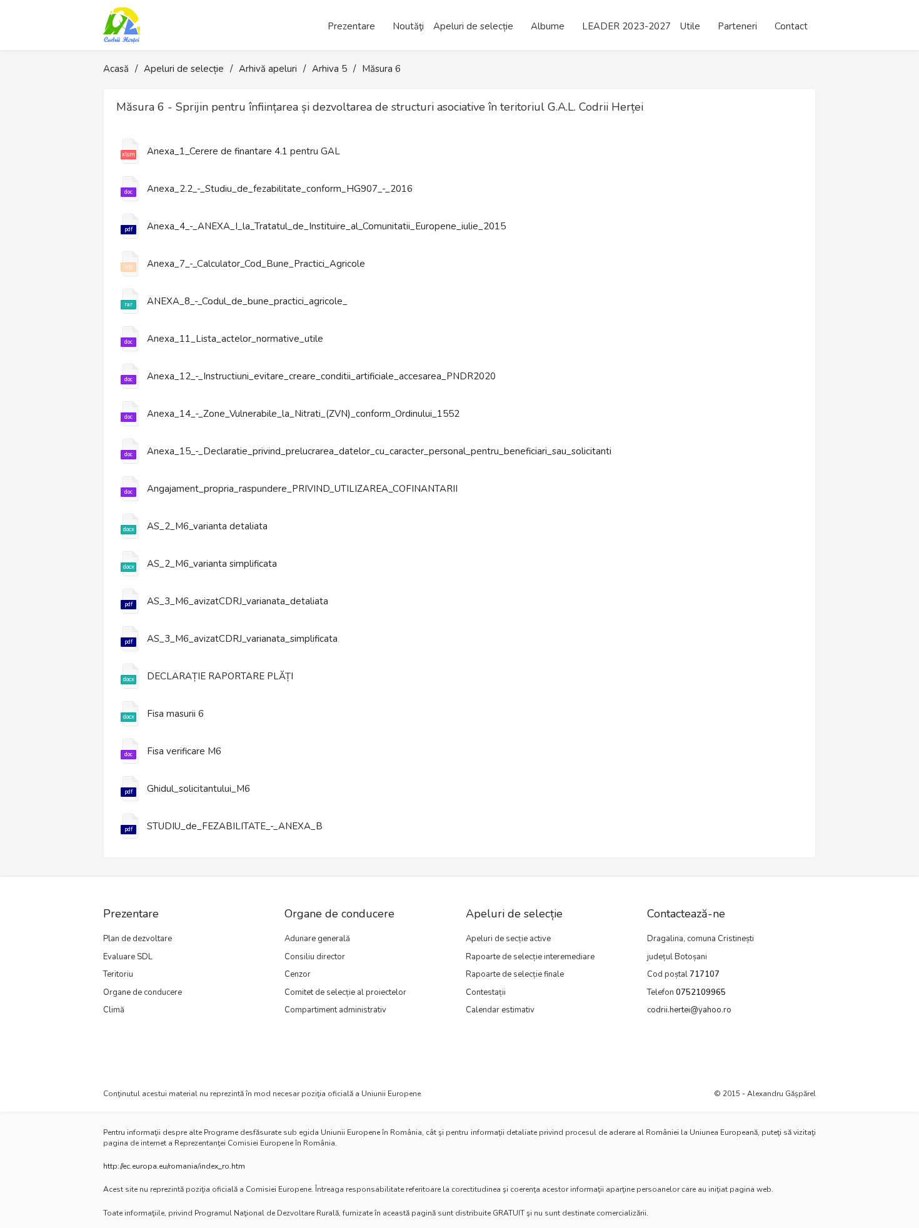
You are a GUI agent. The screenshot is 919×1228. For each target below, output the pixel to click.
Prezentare (351, 26)
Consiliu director (314, 956)
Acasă (116, 68)
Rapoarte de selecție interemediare (530, 956)
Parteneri (737, 26)
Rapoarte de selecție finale (515, 974)
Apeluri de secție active (508, 938)
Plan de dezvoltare (137, 938)
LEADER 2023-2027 (626, 26)
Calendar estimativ (500, 1010)
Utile (690, 26)
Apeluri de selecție (473, 26)
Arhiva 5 (329, 68)
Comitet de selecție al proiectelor (345, 992)
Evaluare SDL (128, 956)
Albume (548, 26)
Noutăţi (408, 26)
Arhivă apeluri (268, 68)
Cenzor (297, 974)
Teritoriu (118, 974)
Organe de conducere (142, 992)
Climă (113, 1010)
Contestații (486, 992)
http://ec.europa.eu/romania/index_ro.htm (174, 1166)
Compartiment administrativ (335, 1010)
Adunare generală (317, 938)
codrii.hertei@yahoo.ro (689, 1010)
